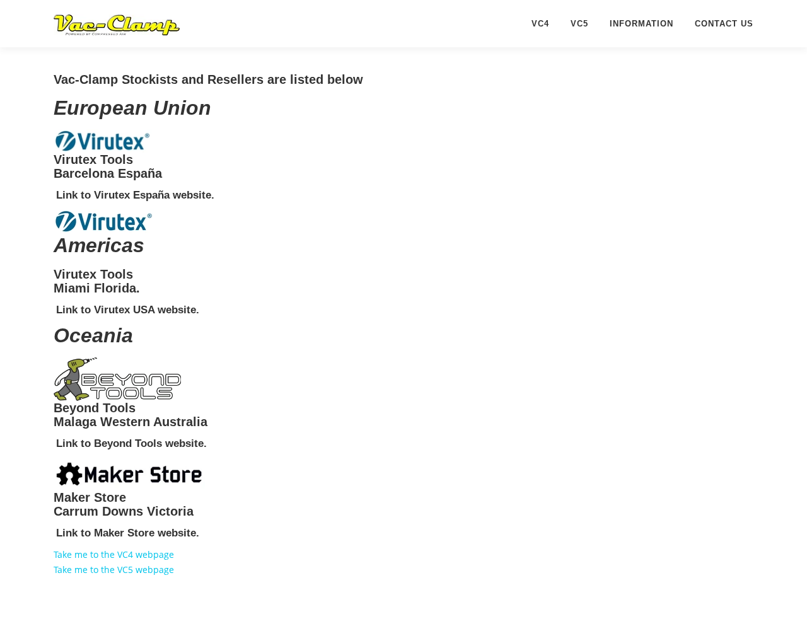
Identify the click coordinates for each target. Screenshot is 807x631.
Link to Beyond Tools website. (131, 443)
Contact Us (724, 23)
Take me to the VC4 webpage (114, 554)
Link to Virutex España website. (135, 195)
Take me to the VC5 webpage (114, 570)
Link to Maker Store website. (127, 533)
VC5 (579, 23)
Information (641, 23)
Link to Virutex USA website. (127, 310)
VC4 (540, 23)
